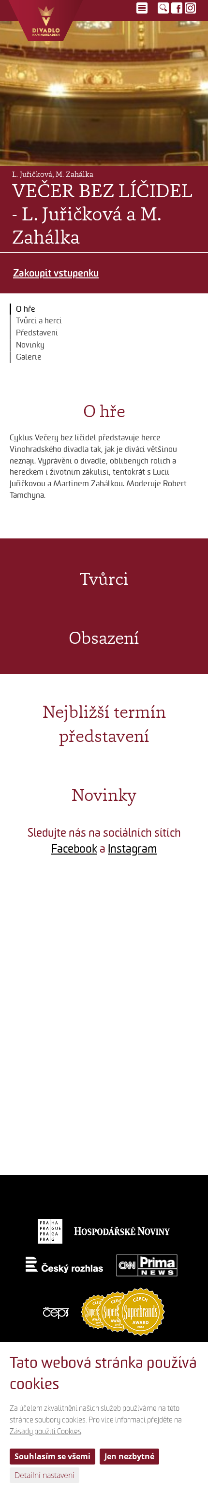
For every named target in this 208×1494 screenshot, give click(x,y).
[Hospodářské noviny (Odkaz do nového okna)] (122, 1231)
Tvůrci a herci (39, 321)
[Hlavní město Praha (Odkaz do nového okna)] (50, 1231)
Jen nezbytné (129, 1456)
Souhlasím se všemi (52, 1456)
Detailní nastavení (44, 1475)
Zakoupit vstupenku (56, 272)
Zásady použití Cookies (45, 1431)
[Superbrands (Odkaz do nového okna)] (123, 1311)
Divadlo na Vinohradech (45, 20)
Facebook (74, 848)
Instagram (132, 848)
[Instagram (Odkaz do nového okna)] (190, 8)
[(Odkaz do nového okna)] (52, 915)
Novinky (30, 345)
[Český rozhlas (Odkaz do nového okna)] (64, 1265)
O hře (25, 309)
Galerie (29, 357)
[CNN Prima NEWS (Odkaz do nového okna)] (147, 1265)
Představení (37, 333)
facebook (176, 8)
